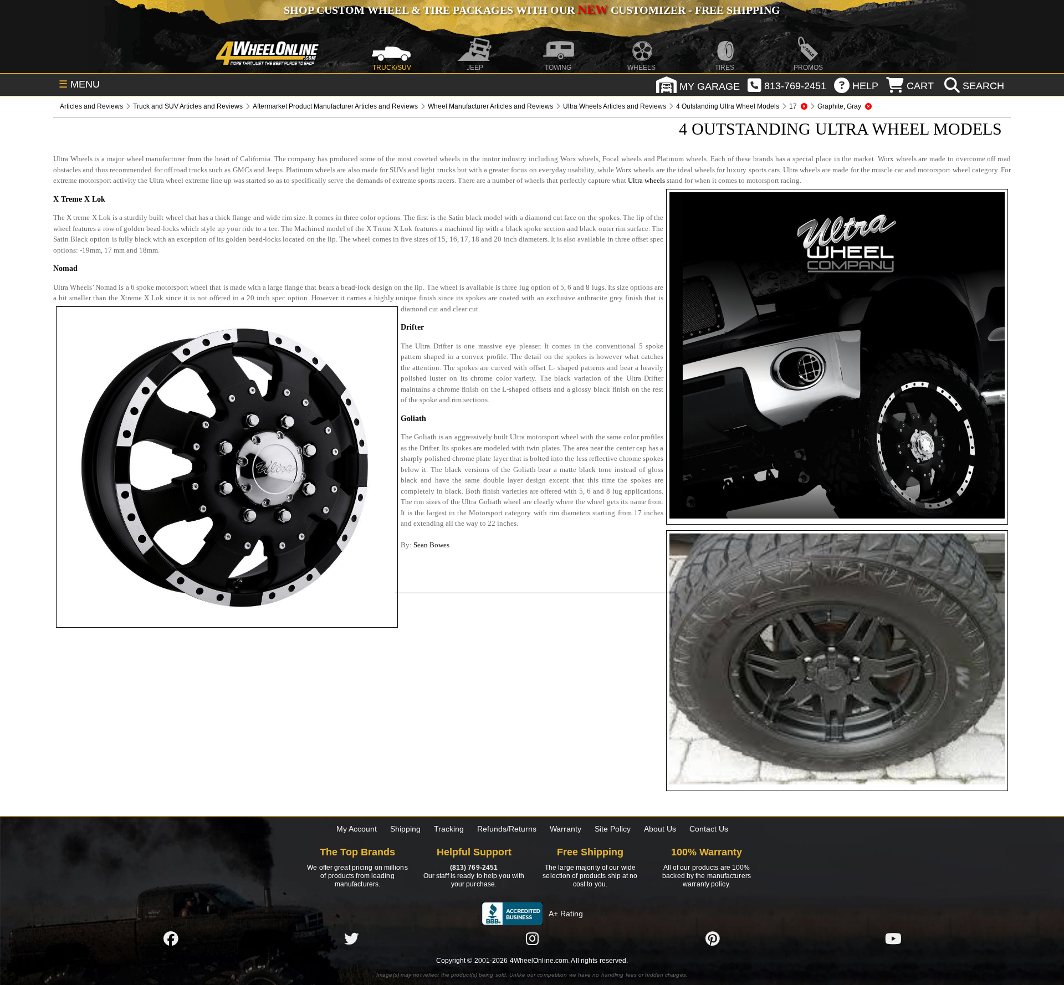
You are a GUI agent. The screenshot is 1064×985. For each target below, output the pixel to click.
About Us (660, 828)
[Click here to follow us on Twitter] (351, 939)
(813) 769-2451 (474, 867)
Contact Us (708, 828)
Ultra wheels (646, 180)
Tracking (449, 828)
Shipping (405, 828)
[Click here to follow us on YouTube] (893, 939)
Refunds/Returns (506, 828)
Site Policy (613, 828)
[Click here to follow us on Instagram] (532, 939)
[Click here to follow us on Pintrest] (713, 939)
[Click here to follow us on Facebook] (171, 939)
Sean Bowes (431, 545)
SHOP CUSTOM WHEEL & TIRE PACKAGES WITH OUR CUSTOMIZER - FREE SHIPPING (532, 10)
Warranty (565, 828)
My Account (356, 828)
